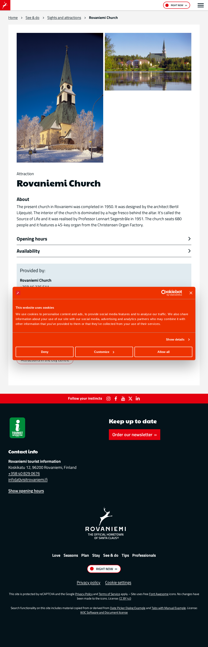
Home (13, 17)
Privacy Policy (84, 594)
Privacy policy (88, 582)
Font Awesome (159, 594)
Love (56, 555)
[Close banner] (191, 292)
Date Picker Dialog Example (127, 608)
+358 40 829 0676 (24, 473)
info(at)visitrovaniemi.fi (28, 479)
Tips (125, 555)
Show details (175, 339)
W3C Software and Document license (104, 612)
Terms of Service (109, 594)
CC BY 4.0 (125, 598)
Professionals (144, 555)
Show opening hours (26, 490)
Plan (85, 555)
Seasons (71, 555)
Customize (101, 352)
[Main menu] (201, 5)
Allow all (163, 352)
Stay (96, 555)
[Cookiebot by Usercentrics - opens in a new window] (164, 293)
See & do (32, 17)
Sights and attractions (64, 17)
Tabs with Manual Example (169, 608)
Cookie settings (118, 582)
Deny (44, 352)
